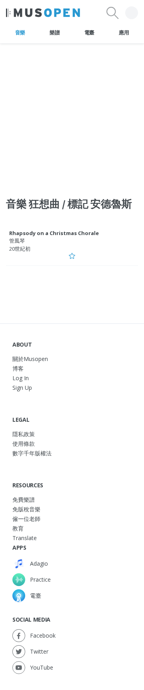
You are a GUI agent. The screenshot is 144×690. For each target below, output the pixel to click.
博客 (18, 368)
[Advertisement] (72, 115)
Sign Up (22, 387)
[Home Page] (43, 12)
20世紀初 (19, 248)
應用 (124, 32)
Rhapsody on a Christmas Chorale (54, 233)
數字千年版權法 (32, 453)
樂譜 (55, 32)
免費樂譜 (23, 499)
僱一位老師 (26, 518)
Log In (20, 378)
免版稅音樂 (26, 509)
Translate (24, 538)
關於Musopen (30, 359)
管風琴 (17, 240)
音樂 (20, 32)
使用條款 (23, 443)
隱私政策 (23, 434)
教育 (18, 528)
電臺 (89, 32)
